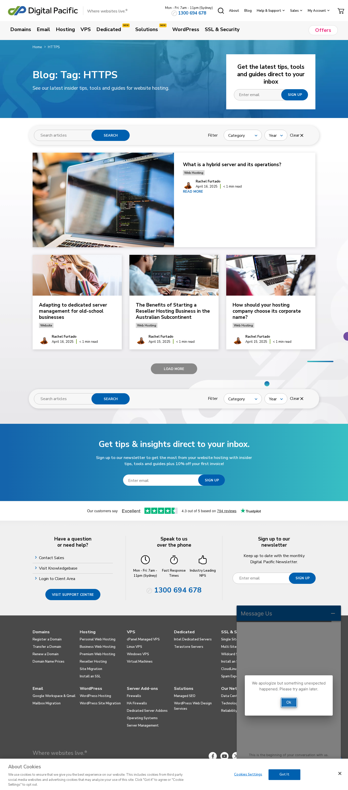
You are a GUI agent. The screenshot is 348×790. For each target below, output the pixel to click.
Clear (295, 135)
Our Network (234, 688)
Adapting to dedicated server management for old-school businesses (73, 311)
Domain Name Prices (48, 661)
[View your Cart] (341, 10)
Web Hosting (193, 173)
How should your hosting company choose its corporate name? (267, 311)
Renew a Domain (46, 654)
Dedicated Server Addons (147, 710)
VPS (131, 632)
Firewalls (134, 696)
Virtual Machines (140, 661)
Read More (193, 191)
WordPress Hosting (95, 696)
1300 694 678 (192, 13)
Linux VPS (134, 646)
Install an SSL (90, 676)
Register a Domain (47, 639)
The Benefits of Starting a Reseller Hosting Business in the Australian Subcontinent (173, 311)
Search (111, 135)
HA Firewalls (137, 703)
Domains (41, 632)
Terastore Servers (188, 646)
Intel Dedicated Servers (193, 639)
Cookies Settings (248, 774)
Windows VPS (138, 654)
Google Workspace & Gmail (54, 696)
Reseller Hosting (93, 661)
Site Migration (91, 669)
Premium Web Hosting (97, 654)
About (234, 10)
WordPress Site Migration (100, 703)
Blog (248, 10)
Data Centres (232, 696)
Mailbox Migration (47, 703)
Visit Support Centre (73, 594)
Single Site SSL (233, 639)
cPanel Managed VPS (143, 639)
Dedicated (184, 632)
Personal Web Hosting (97, 639)
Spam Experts (232, 676)
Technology (230, 703)
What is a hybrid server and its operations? (233, 164)
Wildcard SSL (231, 654)
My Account (317, 10)
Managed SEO (184, 696)
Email (38, 688)
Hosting (88, 632)
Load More (174, 369)
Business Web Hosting (97, 646)
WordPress (91, 688)
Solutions (183, 688)
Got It (284, 774)
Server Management (143, 725)
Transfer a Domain (47, 646)
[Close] (339, 773)
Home (37, 47)
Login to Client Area (57, 579)
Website (46, 325)
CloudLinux (229, 669)
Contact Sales (52, 558)
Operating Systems (142, 718)
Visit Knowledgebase (58, 568)
